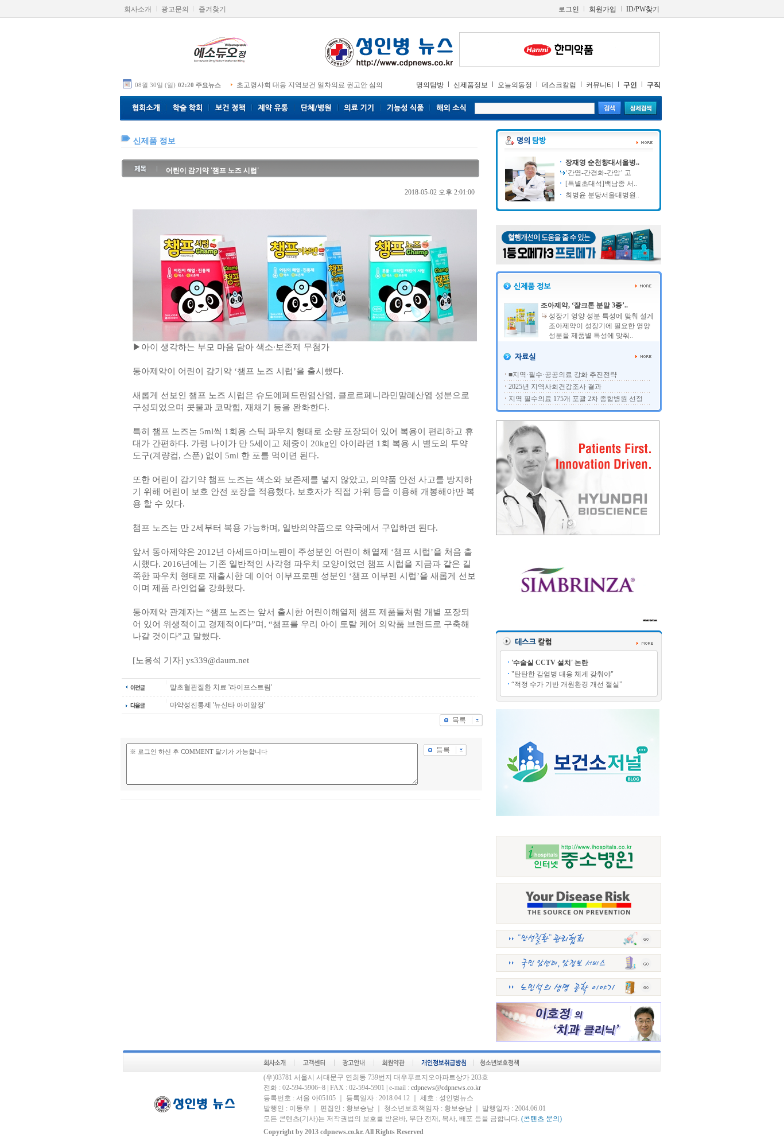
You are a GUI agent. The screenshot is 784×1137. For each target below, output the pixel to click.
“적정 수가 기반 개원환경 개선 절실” (566, 684)
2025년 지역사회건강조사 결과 (555, 387)
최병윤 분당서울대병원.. (601, 195)
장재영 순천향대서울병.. (601, 162)
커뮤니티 (600, 85)
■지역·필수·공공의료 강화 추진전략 (563, 375)
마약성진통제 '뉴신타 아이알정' (217, 705)
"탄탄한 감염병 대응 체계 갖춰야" (562, 674)
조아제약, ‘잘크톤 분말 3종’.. (584, 305)
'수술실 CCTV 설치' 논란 (549, 663)
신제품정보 (470, 85)
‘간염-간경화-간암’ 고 (598, 173)
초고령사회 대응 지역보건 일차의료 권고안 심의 (309, 85)
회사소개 (138, 9)
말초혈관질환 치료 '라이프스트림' (221, 687)
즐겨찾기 (212, 9)
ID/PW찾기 (642, 9)
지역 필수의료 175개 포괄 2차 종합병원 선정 (576, 399)
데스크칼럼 (559, 85)
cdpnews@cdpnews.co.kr (446, 1088)
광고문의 (175, 9)
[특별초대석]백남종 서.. (600, 184)
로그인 (568, 9)
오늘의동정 (515, 85)
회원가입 (602, 9)
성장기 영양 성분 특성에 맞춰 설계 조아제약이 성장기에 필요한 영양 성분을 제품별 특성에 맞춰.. (601, 326)
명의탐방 (430, 85)
